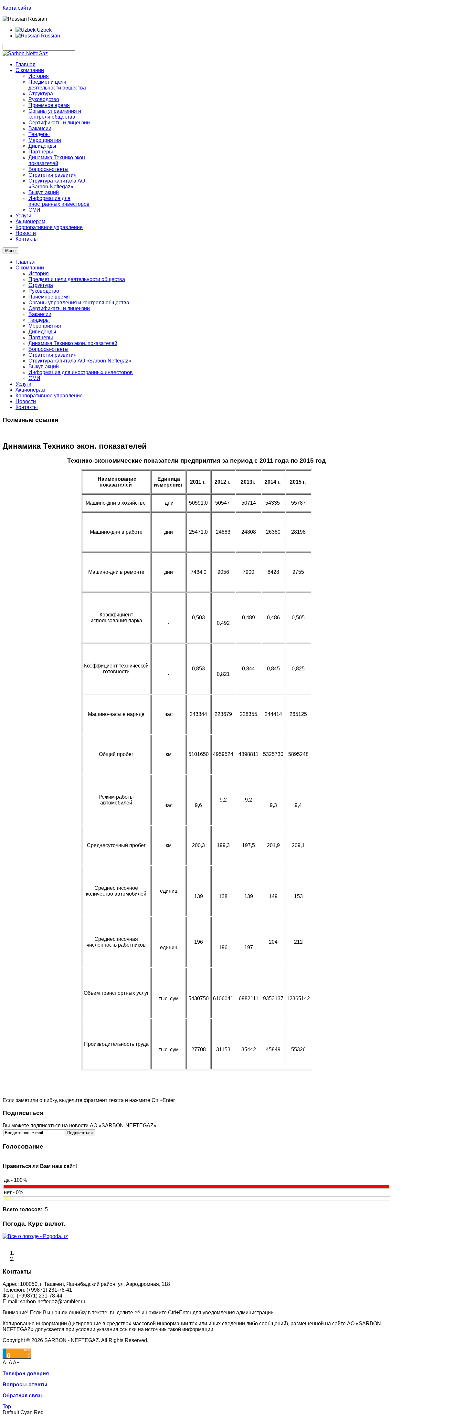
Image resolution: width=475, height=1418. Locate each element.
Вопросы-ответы (48, 349)
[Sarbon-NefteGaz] (25, 53)
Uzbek (44, 30)
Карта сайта (17, 8)
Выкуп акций (43, 366)
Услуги (23, 384)
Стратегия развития (52, 355)
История (38, 273)
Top (7, 1406)
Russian (50, 35)
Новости (26, 401)
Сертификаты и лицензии (59, 308)
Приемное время (49, 296)
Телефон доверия (26, 1373)
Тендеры (39, 320)
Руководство (43, 291)
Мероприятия (44, 326)
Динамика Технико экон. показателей (72, 343)
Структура (40, 285)
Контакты (27, 407)
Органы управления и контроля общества (78, 302)
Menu (10, 250)
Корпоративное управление (49, 395)
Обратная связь (23, 1395)
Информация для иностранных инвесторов (80, 372)
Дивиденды (42, 331)
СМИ (34, 378)
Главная (26, 262)
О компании (30, 267)
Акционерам (30, 390)
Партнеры (40, 337)
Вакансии (39, 314)
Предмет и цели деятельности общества (76, 279)
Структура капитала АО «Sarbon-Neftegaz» (79, 360)
